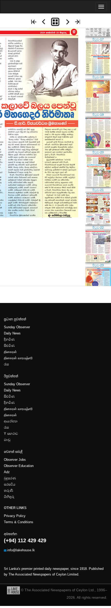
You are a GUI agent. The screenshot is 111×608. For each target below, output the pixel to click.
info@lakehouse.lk (21, 550)
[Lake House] (13, 590)
